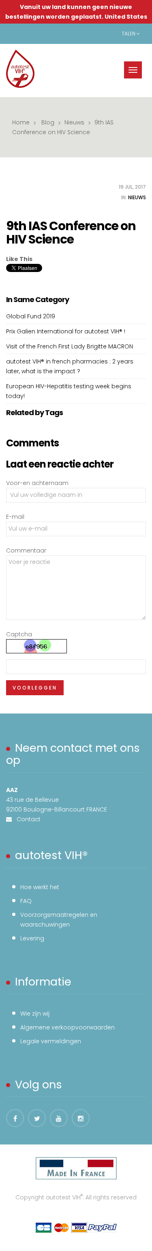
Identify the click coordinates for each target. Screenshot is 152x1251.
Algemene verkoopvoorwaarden (67, 1027)
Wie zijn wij (34, 1014)
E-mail (15, 517)
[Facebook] (15, 1118)
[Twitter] (37, 1118)
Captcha (19, 634)
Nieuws (74, 122)
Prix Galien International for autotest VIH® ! (65, 331)
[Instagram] (81, 1118)
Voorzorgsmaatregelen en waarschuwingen (58, 920)
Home (21, 122)
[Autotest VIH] (20, 69)
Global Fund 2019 (30, 316)
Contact (26, 819)
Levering (32, 938)
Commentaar (26, 550)
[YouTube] (59, 1118)
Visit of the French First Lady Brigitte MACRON (69, 346)
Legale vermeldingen (50, 1041)
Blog (47, 122)
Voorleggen (35, 687)
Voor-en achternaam (37, 483)
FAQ (26, 901)
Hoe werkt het (39, 887)
